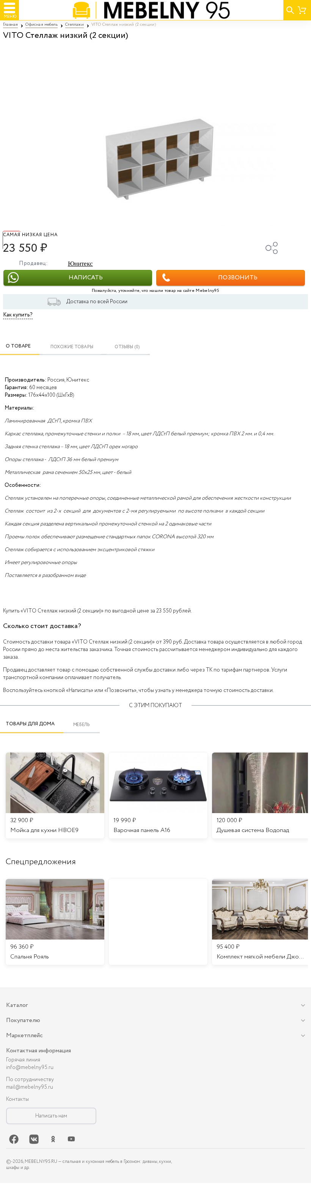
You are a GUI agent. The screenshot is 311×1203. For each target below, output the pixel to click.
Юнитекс (80, 263)
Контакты (17, 1099)
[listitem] (55, 922)
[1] (155, 134)
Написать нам (51, 1116)
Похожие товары (71, 347)
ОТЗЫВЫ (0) (127, 347)
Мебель (81, 724)
